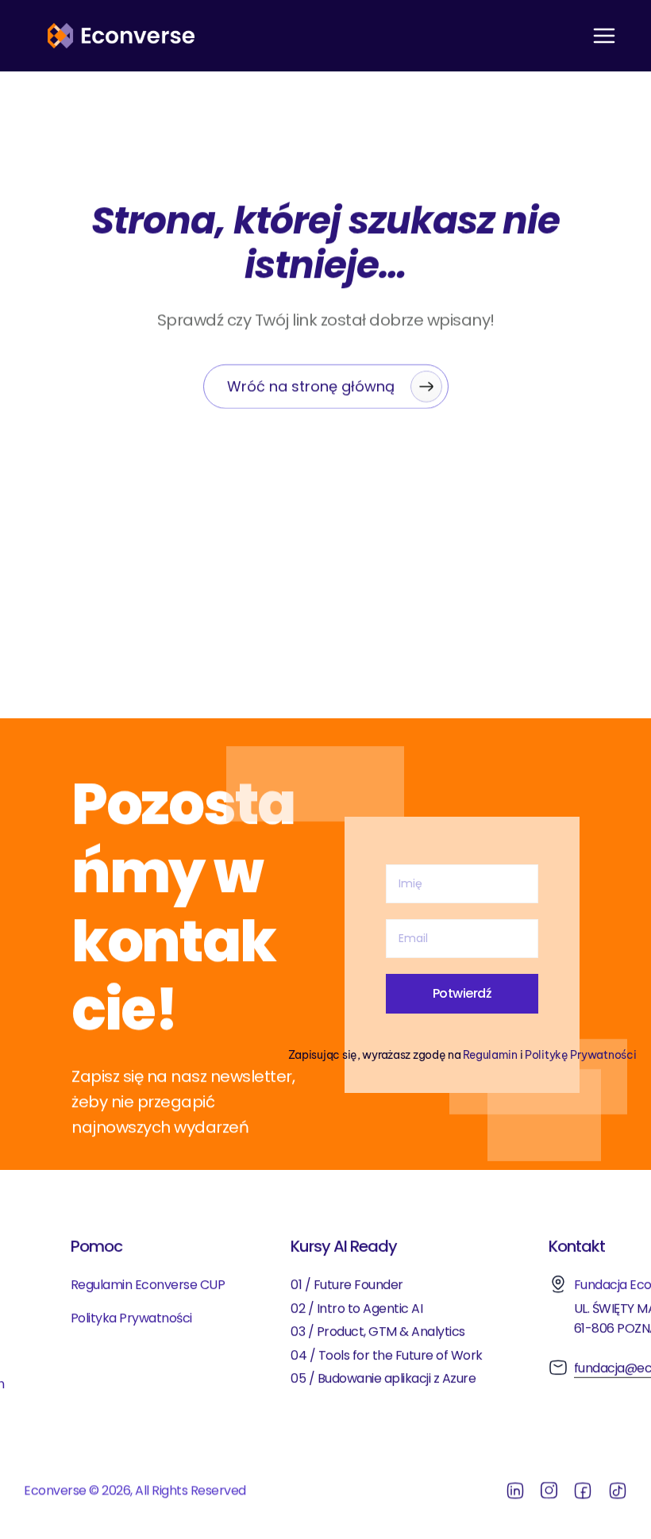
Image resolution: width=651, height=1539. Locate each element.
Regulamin (490, 1054)
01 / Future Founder (347, 1284)
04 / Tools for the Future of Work (387, 1354)
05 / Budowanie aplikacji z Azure (385, 1378)
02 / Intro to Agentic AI (356, 1308)
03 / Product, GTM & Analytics (378, 1331)
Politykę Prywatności (580, 1054)
